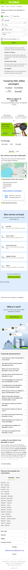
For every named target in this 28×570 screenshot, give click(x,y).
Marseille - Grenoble (6, 509)
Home (2, 6)
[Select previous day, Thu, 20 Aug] (23, 30)
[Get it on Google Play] (10, 550)
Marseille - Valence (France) (8, 518)
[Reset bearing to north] (25, 169)
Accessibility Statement (17, 563)
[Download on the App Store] (19, 550)
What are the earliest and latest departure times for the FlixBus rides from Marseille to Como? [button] (12, 398)
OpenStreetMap (21, 175)
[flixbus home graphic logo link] (14, 2)
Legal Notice (8, 563)
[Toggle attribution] (25, 176)
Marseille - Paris (5, 487)
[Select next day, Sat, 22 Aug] (25, 30)
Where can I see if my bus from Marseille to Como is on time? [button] (10, 369)
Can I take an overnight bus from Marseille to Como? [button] (11, 431)
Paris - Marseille (5, 494)
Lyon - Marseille (5, 491)
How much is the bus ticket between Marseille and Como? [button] (12, 364)
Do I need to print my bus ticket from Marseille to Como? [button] (12, 415)
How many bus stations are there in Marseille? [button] (12, 404)
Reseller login (6, 561)
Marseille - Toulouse (6, 503)
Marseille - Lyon (5, 482)
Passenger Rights (21, 561)
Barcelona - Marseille (6, 500)
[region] (14, 169)
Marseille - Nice (5, 489)
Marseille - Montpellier (7, 498)
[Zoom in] (25, 164)
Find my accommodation (10, 39)
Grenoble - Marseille (6, 507)
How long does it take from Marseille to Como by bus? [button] (13, 358)
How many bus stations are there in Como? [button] (12, 410)
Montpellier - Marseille (7, 496)
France (13, 6)
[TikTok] (15, 557)
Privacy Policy (13, 561)
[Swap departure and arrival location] (25, 22)
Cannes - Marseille (6, 523)
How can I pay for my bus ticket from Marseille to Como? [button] (12, 375)
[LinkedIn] (14, 557)
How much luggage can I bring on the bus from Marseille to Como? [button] (12, 380)
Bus (8, 6)
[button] (14, 20)
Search (14, 43)
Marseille (19, 6)
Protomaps (14, 175)
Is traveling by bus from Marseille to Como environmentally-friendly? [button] (12, 386)
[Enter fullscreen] (25, 171)
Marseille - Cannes (6, 521)
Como (17, 151)
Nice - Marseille (5, 485)
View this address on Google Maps (12, 191)
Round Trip (16, 16)
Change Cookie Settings (15, 565)
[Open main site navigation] (2, 2)
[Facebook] (13, 557)
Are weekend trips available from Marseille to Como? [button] (11, 426)
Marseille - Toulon (5, 505)
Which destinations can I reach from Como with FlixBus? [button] (12, 420)
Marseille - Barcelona (6, 512)
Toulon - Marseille (5, 514)
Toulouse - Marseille (6, 516)
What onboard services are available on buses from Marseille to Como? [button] (13, 391)
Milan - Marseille (5, 525)
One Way (6, 16)
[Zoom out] (25, 166)
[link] (14, 325)
